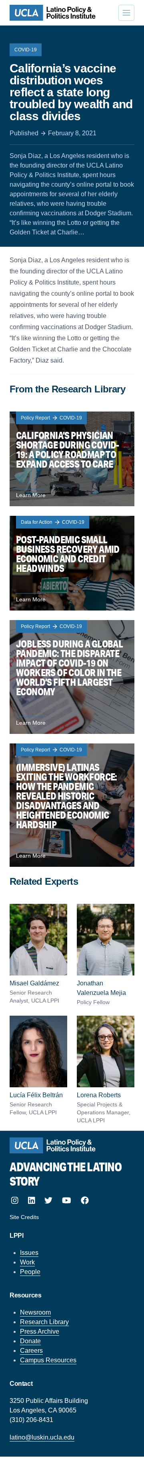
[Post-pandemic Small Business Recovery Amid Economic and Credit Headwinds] (72, 563)
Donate (30, 1341)
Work (27, 1262)
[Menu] (126, 13)
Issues (29, 1252)
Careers (31, 1350)
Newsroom (35, 1312)
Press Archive (39, 1331)
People (30, 1271)
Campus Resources (48, 1360)
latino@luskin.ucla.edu (42, 1437)
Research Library (44, 1322)
